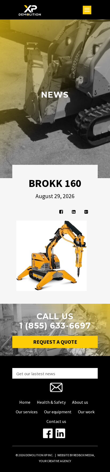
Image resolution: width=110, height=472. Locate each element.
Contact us (56, 421)
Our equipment (58, 411)
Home (24, 402)
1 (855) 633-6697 (55, 326)
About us (80, 402)
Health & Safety (51, 402)
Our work (86, 411)
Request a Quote (55, 341)
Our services (27, 411)
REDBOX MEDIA (83, 455)
